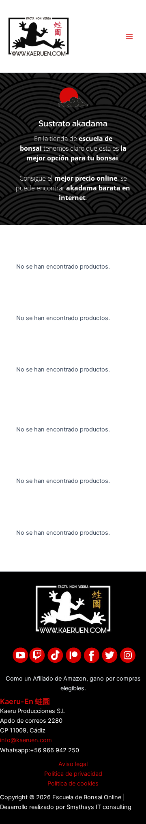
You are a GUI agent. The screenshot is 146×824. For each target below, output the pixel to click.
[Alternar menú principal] (129, 36)
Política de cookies (73, 783)
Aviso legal (73, 764)
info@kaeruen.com (26, 740)
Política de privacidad (73, 773)
